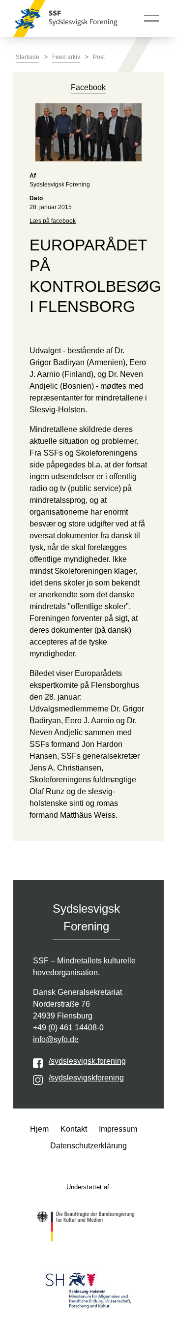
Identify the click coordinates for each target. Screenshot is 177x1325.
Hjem (39, 1129)
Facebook (88, 87)
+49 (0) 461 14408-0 (68, 1027)
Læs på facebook (53, 220)
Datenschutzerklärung (88, 1145)
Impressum (118, 1129)
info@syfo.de (56, 1039)
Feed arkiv (66, 57)
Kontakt (73, 1129)
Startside (27, 57)
